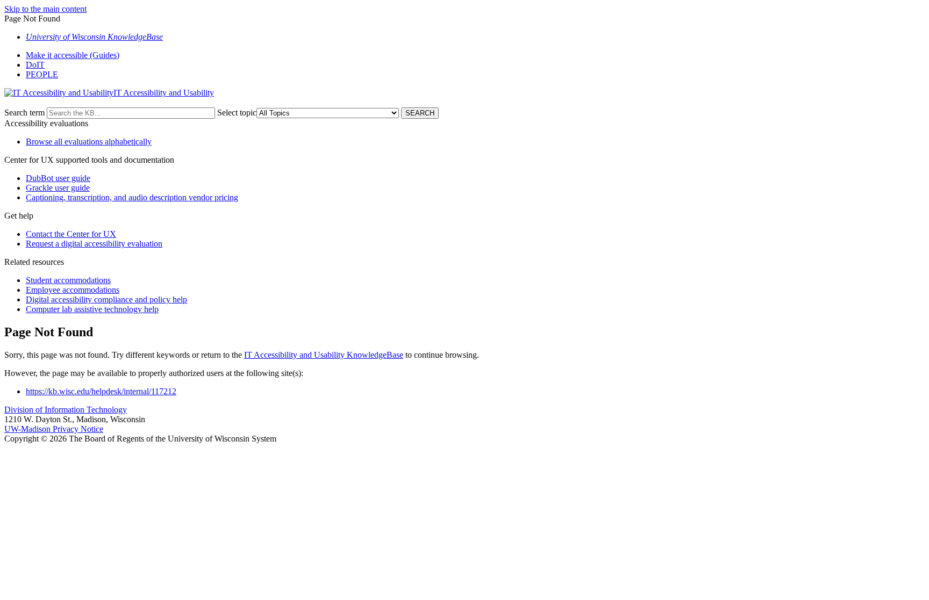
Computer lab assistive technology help (92, 309)
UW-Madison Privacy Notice (53, 428)
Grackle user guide (58, 187)
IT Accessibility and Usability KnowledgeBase (323, 354)
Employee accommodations (72, 289)
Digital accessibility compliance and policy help (106, 299)
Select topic (236, 112)
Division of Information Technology (65, 409)
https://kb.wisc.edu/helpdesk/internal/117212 (101, 391)
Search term (24, 112)
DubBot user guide (58, 178)
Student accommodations (68, 280)
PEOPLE (42, 74)
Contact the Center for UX (71, 233)
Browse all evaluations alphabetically (89, 141)
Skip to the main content (45, 8)
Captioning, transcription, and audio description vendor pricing (132, 197)
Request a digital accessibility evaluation (94, 243)
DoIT (35, 64)
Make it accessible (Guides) (72, 55)
